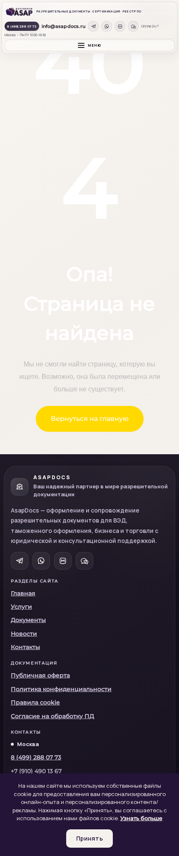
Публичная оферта (40, 675)
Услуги (21, 606)
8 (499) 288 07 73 (22, 26)
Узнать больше (141, 818)
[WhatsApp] (106, 26)
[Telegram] (93, 26)
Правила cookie (35, 702)
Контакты (25, 647)
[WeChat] (133, 26)
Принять (89, 838)
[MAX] (119, 26)
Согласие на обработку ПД (52, 716)
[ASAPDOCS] (19, 12)
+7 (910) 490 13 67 (36, 771)
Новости (24, 633)
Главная (23, 593)
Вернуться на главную (90, 419)
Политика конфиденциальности (61, 689)
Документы (28, 620)
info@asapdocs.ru (64, 26)
